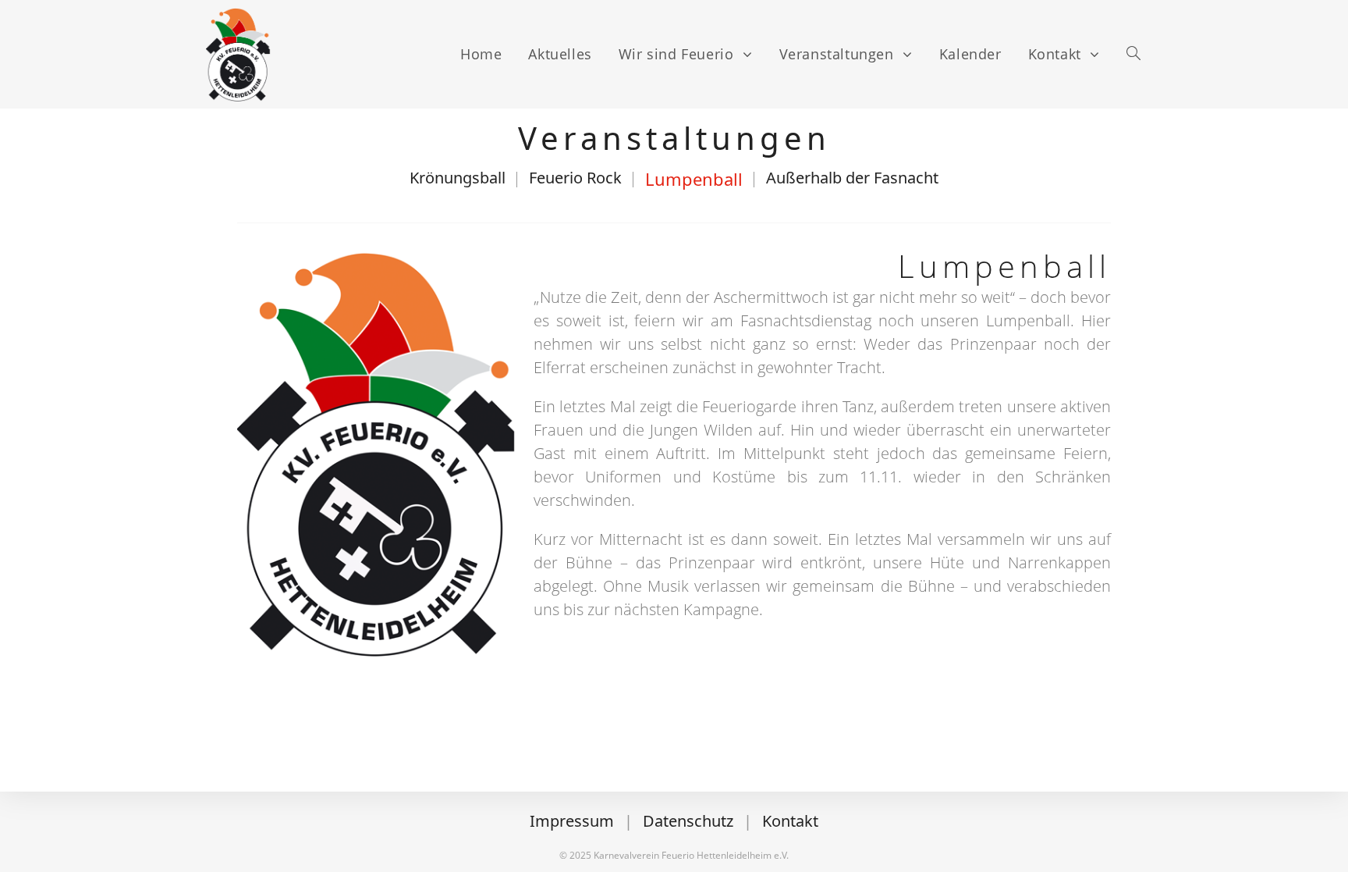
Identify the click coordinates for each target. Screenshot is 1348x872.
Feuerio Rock (575, 177)
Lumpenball (694, 178)
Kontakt (790, 820)
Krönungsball (458, 177)
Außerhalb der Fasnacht (852, 177)
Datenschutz (688, 820)
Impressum (572, 820)
